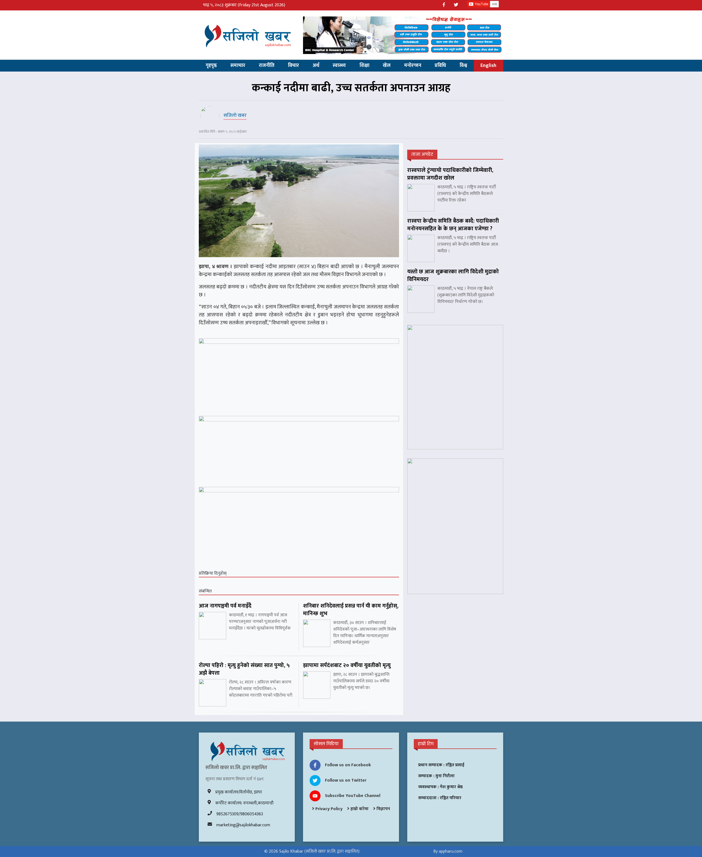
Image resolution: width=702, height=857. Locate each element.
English (488, 65)
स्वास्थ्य (339, 65)
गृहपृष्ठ (211, 65)
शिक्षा (364, 65)
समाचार (237, 65)
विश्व (463, 65)
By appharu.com (447, 851)
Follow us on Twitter (345, 780)
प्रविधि (440, 65)
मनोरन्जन (412, 65)
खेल (386, 65)
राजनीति (266, 65)
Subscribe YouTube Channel (352, 795)
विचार (293, 65)
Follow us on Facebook (348, 765)
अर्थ (316, 65)
